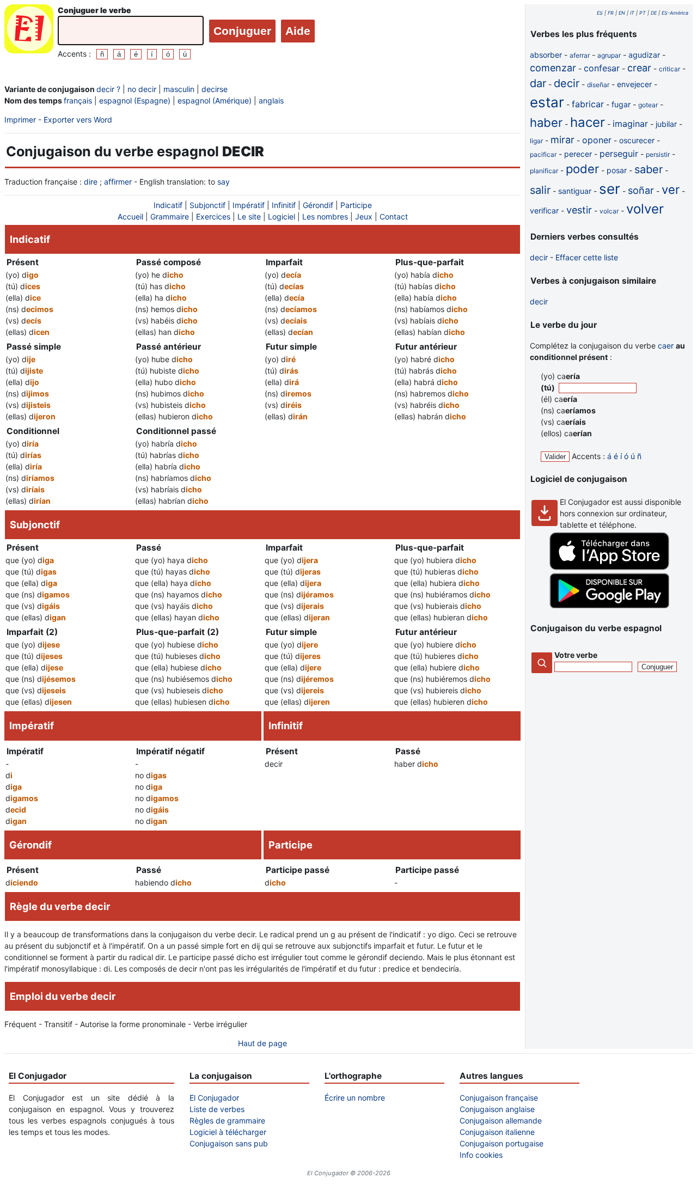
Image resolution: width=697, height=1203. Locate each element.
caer (666, 345)
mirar (562, 139)
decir (566, 83)
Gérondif (318, 205)
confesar (602, 68)
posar (617, 170)
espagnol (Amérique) (215, 100)
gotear (648, 105)
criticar (669, 69)
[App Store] (609, 567)
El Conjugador (214, 1097)
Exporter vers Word (78, 119)
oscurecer (637, 140)
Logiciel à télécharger (227, 1132)
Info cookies (481, 1154)
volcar (609, 211)
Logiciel (281, 216)
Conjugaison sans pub (228, 1143)
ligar (536, 141)
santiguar (574, 191)
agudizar (644, 54)
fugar (621, 104)
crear (639, 68)
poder (582, 169)
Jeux (363, 216)
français (78, 100)
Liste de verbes (216, 1109)
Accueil (130, 216)
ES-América (675, 13)
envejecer (634, 84)
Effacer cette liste (586, 257)
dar (538, 83)
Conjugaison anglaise (497, 1109)
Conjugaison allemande (501, 1120)
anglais (271, 100)
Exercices (213, 216)
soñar (641, 190)
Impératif (249, 205)
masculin (178, 89)
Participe (356, 205)
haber (546, 122)
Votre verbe (575, 654)
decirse (214, 89)
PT (642, 13)
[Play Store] (609, 605)
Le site (249, 216)
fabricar (588, 104)
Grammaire (169, 216)
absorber (546, 54)
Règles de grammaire (227, 1120)
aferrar (580, 55)
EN (622, 13)
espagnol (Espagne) (134, 100)
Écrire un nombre (355, 1097)
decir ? (108, 89)
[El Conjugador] (28, 31)
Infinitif (284, 205)
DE (654, 13)
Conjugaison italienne (497, 1132)
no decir (141, 89)
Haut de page (262, 1043)
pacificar (543, 154)
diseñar (598, 85)
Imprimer (20, 119)
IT (632, 13)
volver (645, 209)
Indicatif (168, 205)
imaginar (630, 123)
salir (540, 190)
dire (90, 181)
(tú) (549, 387)
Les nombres (325, 216)
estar (547, 102)
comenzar (553, 68)
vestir (579, 210)
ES (600, 13)
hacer (587, 122)
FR (611, 13)
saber (648, 169)
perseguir (619, 153)
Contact (394, 216)
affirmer (118, 181)
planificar (544, 171)
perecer (578, 153)
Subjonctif (207, 205)
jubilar (666, 124)
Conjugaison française (499, 1097)
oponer (597, 140)
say (223, 181)
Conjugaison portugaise (501, 1143)
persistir (658, 154)
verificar (544, 210)
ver (671, 189)
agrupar (609, 55)
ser (609, 188)
